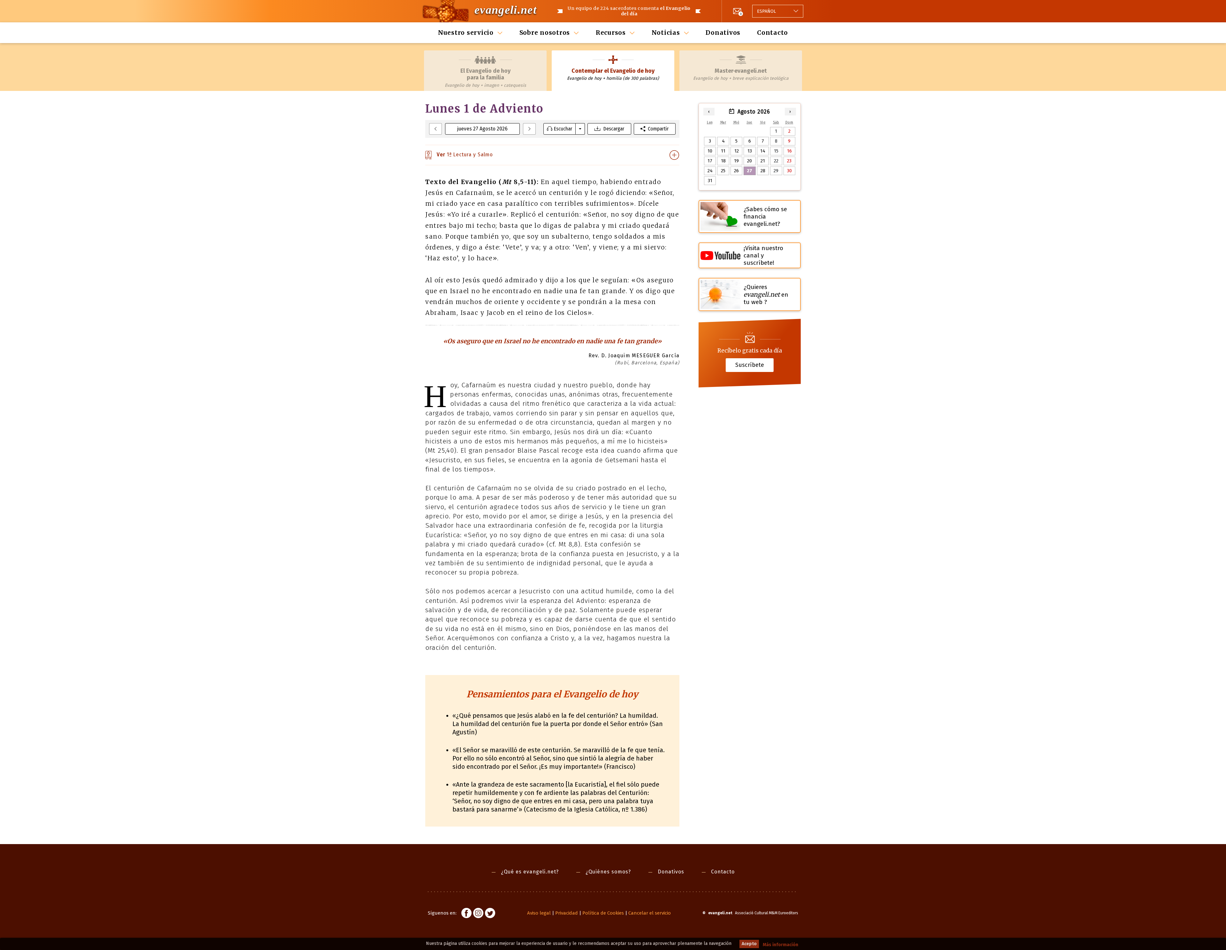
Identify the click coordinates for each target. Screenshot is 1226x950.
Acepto (749, 943)
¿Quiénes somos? (608, 872)
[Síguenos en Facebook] (466, 914)
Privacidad (566, 913)
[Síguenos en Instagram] (478, 914)
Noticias (666, 32)
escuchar (563, 129)
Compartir (658, 129)
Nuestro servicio (466, 32)
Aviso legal (539, 913)
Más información (780, 944)
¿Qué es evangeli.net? (530, 872)
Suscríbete (749, 364)
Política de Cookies (603, 913)
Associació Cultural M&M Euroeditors (766, 913)
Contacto (772, 32)
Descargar (613, 129)
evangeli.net (505, 10)
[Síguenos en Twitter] (490, 914)
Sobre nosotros (544, 32)
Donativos (723, 32)
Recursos (611, 32)
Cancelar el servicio (649, 913)
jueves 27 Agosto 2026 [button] (482, 128)
